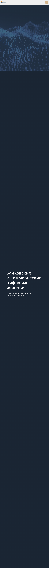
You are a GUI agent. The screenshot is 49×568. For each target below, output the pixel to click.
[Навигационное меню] (46, 2)
